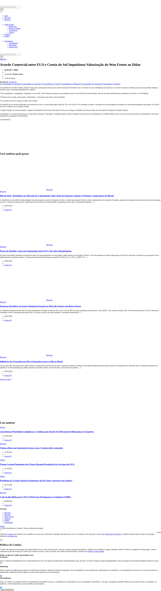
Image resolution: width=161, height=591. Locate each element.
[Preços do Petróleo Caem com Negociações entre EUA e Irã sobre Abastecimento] (23, 245)
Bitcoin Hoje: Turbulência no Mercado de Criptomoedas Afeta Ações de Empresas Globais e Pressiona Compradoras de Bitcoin (57, 196)
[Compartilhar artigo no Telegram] (91, 84)
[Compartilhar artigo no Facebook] (30, 84)
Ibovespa (7, 18)
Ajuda (2, 526)
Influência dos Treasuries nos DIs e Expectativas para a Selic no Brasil (31, 361)
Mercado (7, 20)
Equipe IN (13, 82)
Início (6, 16)
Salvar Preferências (7, 590)
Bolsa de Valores (14, 28)
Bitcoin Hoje (13, 47)
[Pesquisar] (2, 9)
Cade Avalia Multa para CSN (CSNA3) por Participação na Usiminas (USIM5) (35, 497)
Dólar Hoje (13, 45)
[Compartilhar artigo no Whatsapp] (70, 84)
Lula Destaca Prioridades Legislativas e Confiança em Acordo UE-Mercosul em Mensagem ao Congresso (47, 431)
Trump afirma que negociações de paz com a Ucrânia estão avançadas (31, 448)
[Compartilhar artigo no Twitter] (50, 84)
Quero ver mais (5, 379)
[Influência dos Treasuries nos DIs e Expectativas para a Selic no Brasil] (23, 355)
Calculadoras (13, 43)
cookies (10, 534)
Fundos (11, 32)
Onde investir (9, 24)
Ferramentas (8, 41)
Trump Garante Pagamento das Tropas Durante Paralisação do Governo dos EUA (37, 464)
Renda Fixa (13, 26)
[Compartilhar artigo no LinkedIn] (10, 84)
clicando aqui (12, 536)
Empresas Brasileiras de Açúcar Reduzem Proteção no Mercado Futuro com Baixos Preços (40, 306)
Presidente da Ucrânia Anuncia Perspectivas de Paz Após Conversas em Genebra (36, 480)
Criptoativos (13, 30)
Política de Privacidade (113, 534)
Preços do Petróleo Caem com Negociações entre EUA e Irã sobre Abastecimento (36, 251)
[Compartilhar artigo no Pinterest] (110, 84)
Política (7, 36)
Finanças (7, 34)
